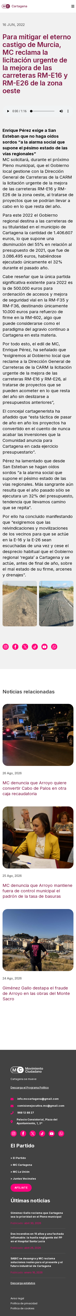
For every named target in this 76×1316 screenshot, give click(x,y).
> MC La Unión (20, 1171)
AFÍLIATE (21, 1187)
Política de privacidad (24, 1303)
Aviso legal (17, 1298)
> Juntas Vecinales (23, 1178)
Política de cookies (22, 1308)
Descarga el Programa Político (30, 1087)
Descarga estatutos (23, 1283)
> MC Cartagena (21, 1164)
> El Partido (18, 1158)
